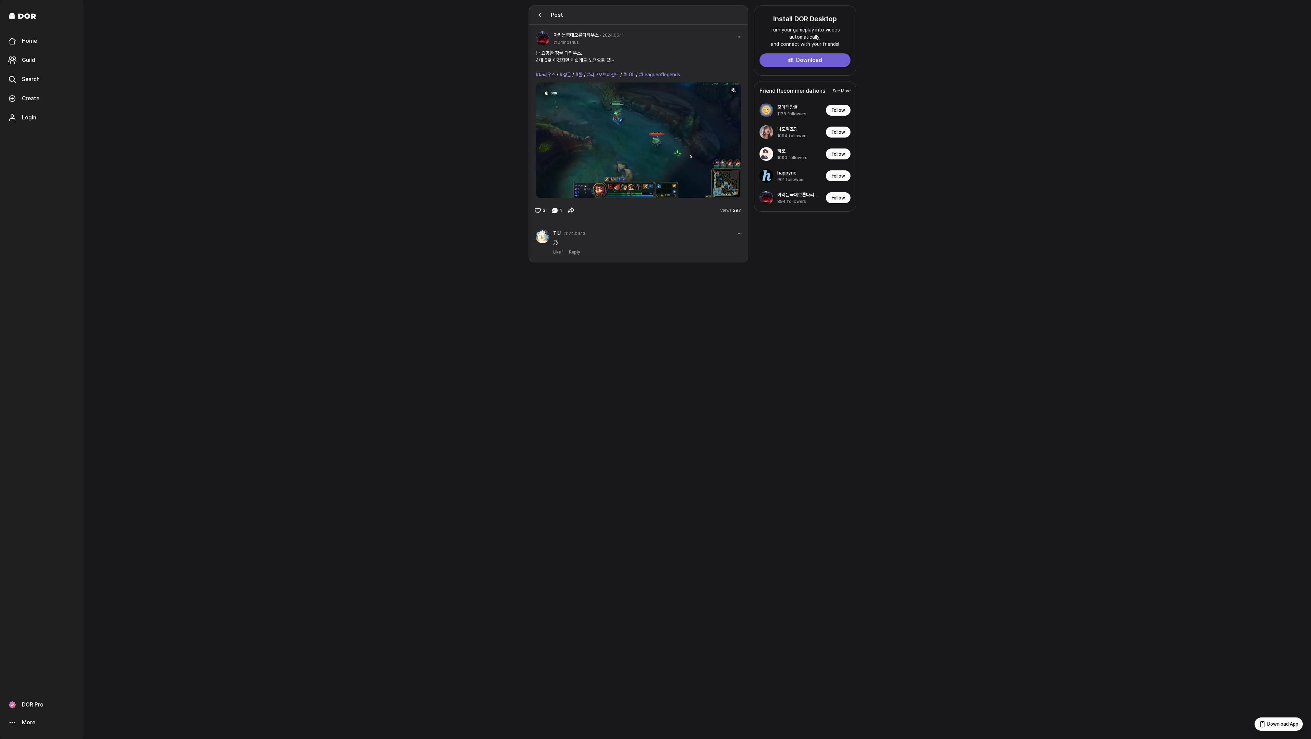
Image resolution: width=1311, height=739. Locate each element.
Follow (838, 110)
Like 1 (558, 252)
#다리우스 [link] (545, 74)
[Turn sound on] (554, 189)
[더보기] (740, 234)
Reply (574, 252)
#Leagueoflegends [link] (659, 74)
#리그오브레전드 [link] (603, 74)
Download (809, 60)
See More (842, 91)
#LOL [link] (629, 74)
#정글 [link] (565, 74)
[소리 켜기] (733, 90)
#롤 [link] (579, 74)
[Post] (539, 15)
